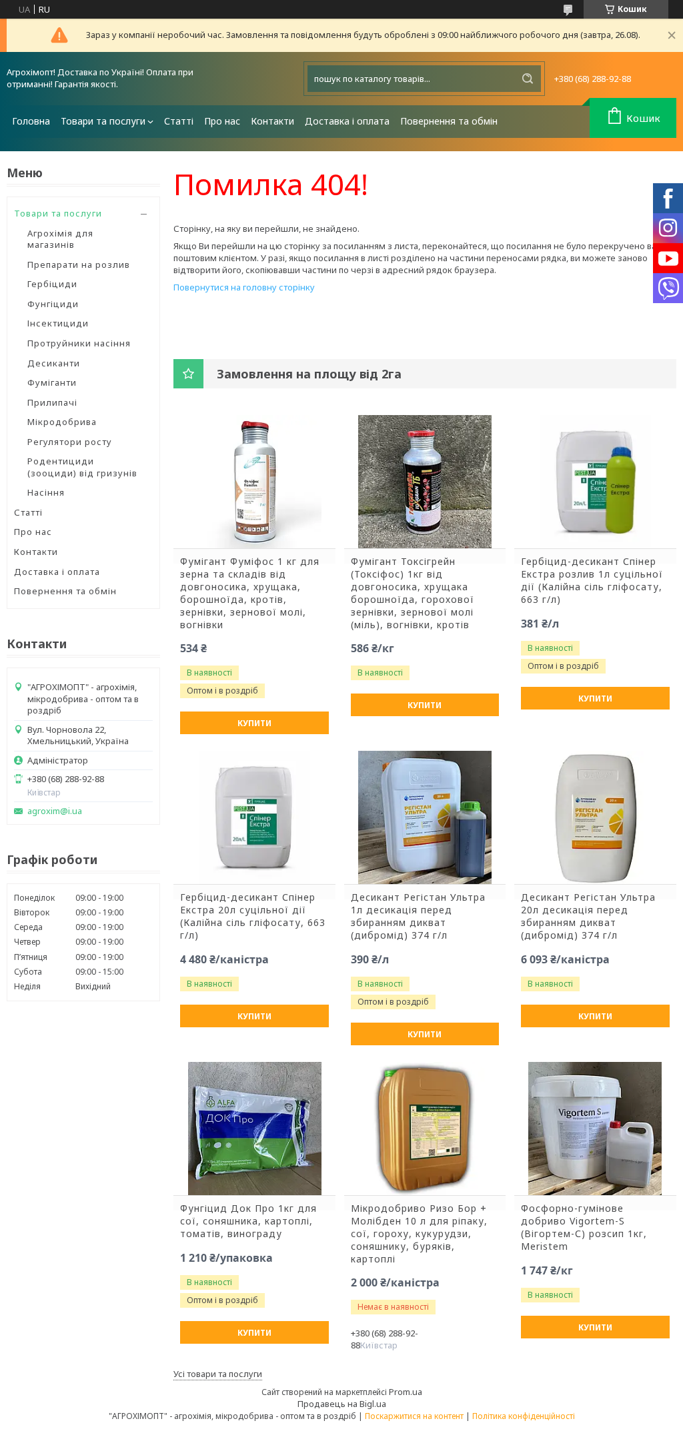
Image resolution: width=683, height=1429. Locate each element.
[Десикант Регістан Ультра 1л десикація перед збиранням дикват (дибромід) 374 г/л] (425, 817)
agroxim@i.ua (54, 811)
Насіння (46, 492)
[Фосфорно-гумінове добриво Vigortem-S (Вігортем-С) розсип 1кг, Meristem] (595, 1128)
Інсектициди (58, 323)
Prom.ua (405, 1392)
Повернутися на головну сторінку (244, 287)
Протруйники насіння (79, 343)
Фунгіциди (53, 304)
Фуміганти (52, 382)
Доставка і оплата (347, 121)
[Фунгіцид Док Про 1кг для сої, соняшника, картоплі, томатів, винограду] (254, 1128)
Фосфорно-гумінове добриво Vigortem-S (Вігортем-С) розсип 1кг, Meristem (584, 1227)
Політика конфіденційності (523, 1416)
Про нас (222, 121)
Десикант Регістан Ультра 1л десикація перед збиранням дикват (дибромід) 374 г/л (418, 916)
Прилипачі (52, 402)
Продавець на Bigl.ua (341, 1404)
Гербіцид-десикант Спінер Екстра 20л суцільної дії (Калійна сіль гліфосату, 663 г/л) (252, 916)
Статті (178, 121)
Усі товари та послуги (217, 1374)
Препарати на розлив (78, 264)
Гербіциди (52, 284)
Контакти (272, 121)
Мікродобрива (62, 422)
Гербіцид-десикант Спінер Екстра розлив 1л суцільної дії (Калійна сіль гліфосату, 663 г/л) (592, 581)
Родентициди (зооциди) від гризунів (82, 467)
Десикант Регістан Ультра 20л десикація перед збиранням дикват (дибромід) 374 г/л (588, 916)
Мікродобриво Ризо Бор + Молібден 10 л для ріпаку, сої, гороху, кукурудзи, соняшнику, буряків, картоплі (419, 1233)
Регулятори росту (69, 442)
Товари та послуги (103, 121)
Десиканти (53, 363)
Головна (31, 121)
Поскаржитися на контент (414, 1416)
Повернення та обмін (449, 121)
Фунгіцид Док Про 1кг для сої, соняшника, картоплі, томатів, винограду (248, 1221)
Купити (254, 723)
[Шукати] (527, 78)
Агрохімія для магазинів (60, 239)
